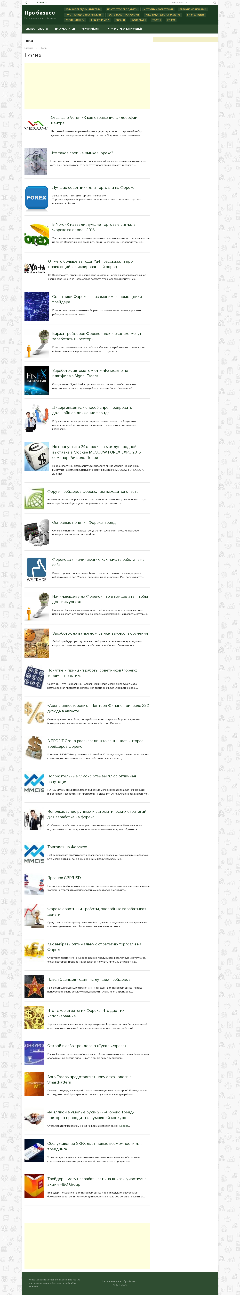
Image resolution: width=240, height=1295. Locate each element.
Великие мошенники (193, 9)
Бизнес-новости (37, 29)
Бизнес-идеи (195, 15)
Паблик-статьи (65, 29)
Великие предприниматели (83, 9)
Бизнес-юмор (100, 20)
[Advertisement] (87, 86)
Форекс (123, 1126)
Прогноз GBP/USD (64, 878)
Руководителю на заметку (163, 15)
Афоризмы (138, 20)
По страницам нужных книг (83, 15)
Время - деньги (74, 20)
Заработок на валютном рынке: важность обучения (100, 634)
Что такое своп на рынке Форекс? (81, 153)
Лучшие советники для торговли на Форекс (93, 188)
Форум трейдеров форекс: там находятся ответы (93, 492)
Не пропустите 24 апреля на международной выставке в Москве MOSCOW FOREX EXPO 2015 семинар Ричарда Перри (96, 452)
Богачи (120, 20)
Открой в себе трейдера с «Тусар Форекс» (86, 1046)
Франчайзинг (91, 29)
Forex (171, 20)
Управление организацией (124, 29)
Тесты (156, 20)
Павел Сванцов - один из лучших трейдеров (88, 980)
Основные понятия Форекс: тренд (84, 523)
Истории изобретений (158, 9)
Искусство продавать (122, 9)
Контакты (42, 2)
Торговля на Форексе (67, 847)
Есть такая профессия (124, 15)
